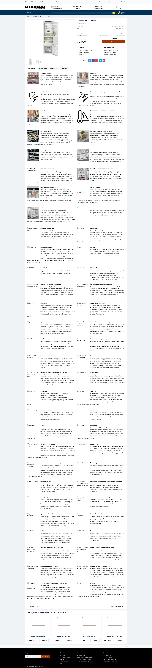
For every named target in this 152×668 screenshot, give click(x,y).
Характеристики (42, 68)
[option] (30, 62)
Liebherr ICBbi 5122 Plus (38, 636)
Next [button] (125, 629)
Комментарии (63, 68)
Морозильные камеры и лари (85, 657)
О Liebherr (27, 1)
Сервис (57, 1)
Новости (44, 1)
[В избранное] (121, 35)
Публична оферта (64, 663)
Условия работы (51, 1)
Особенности (31, 68)
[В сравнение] (104, 35)
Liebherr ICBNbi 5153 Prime (114, 636)
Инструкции (53, 68)
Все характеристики (82, 35)
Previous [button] (26, 629)
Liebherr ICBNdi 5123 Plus (89, 636)
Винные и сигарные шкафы (84, 659)
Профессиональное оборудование (86, 661)
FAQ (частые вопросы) (36, 1)
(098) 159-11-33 (77, 6)
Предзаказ (114, 41)
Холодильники (81, 655)
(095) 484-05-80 (77, 8)
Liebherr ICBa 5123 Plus (63, 636)
